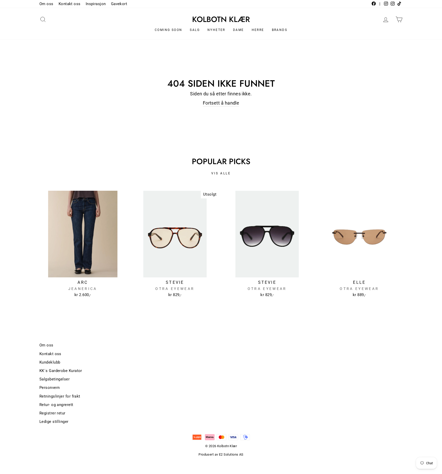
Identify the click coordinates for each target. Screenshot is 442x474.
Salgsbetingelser (54, 379)
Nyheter (216, 30)
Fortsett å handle (221, 103)
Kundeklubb (49, 362)
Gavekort (119, 4)
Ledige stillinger (54, 421)
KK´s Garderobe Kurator (60, 370)
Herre (258, 30)
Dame (238, 30)
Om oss (46, 4)
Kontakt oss (70, 4)
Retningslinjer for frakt (59, 396)
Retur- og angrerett (56, 404)
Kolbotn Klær (221, 19)
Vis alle (221, 173)
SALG (195, 30)
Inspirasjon (96, 4)
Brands (279, 30)
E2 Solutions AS (231, 454)
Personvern (49, 387)
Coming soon (168, 30)
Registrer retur (52, 413)
